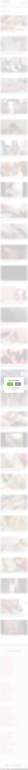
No (18, 384)
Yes (10, 384)
